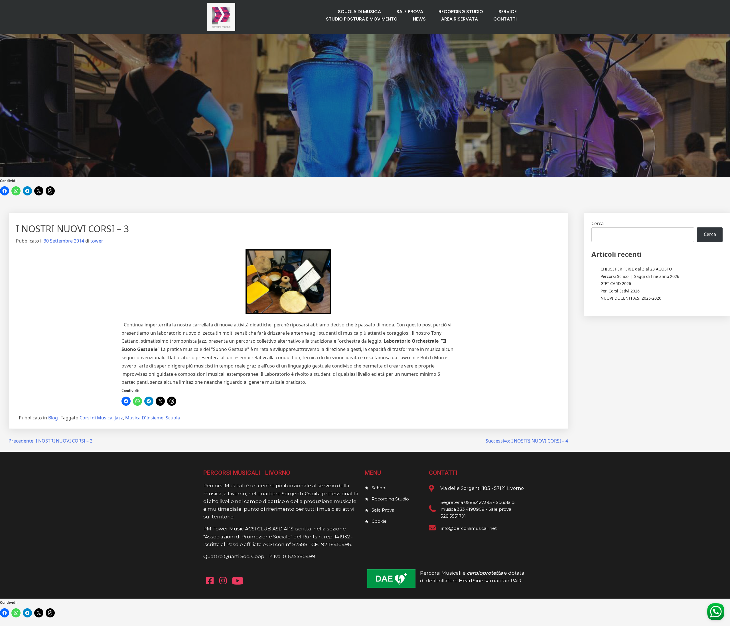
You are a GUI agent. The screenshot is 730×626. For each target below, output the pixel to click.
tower (96, 241)
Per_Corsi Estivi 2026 (620, 291)
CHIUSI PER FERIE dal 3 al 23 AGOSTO (636, 269)
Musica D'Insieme (144, 418)
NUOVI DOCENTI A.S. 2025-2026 (631, 298)
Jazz (119, 418)
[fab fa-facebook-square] (210, 580)
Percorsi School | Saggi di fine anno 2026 (640, 276)
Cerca (597, 223)
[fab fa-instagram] (223, 580)
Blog (53, 418)
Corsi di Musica (96, 418)
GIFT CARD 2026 (616, 283)
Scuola (173, 418)
